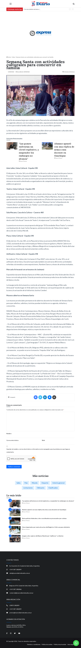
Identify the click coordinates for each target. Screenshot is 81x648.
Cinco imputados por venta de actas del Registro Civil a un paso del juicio (46, 527)
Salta (13, 57)
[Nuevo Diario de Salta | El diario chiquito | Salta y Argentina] (40, 3)
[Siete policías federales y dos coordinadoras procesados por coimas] (15, 521)
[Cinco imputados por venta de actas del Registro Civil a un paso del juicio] (15, 530)
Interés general (58, 483)
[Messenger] (50, 397)
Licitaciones (28, 488)
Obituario (40, 488)
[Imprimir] (54, 397)
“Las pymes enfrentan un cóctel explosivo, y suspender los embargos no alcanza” (48, 501)
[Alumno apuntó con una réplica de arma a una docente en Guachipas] (47, 146)
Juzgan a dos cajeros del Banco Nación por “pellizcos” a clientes (42, 536)
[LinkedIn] (45, 397)
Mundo (34, 483)
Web (43, 440)
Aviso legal (70, 644)
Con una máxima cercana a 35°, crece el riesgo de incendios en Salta (43, 9)
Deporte (45, 483)
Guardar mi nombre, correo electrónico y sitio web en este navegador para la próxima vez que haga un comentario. (38, 450)
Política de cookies (47, 644)
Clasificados (53, 488)
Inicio (9, 57)
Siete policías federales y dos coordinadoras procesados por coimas (44, 518)
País (26, 483)
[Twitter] (40, 397)
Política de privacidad (60, 644)
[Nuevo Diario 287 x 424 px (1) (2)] (40, 33)
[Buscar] (74, 4)
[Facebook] (36, 397)
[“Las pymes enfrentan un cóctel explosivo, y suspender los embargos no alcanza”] (12, 146)
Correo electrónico (12, 440)
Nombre (8, 433)
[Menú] (11, 4)
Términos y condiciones (33, 644)
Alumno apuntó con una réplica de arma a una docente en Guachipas (64, 149)
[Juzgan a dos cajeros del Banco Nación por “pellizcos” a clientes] (15, 538)
